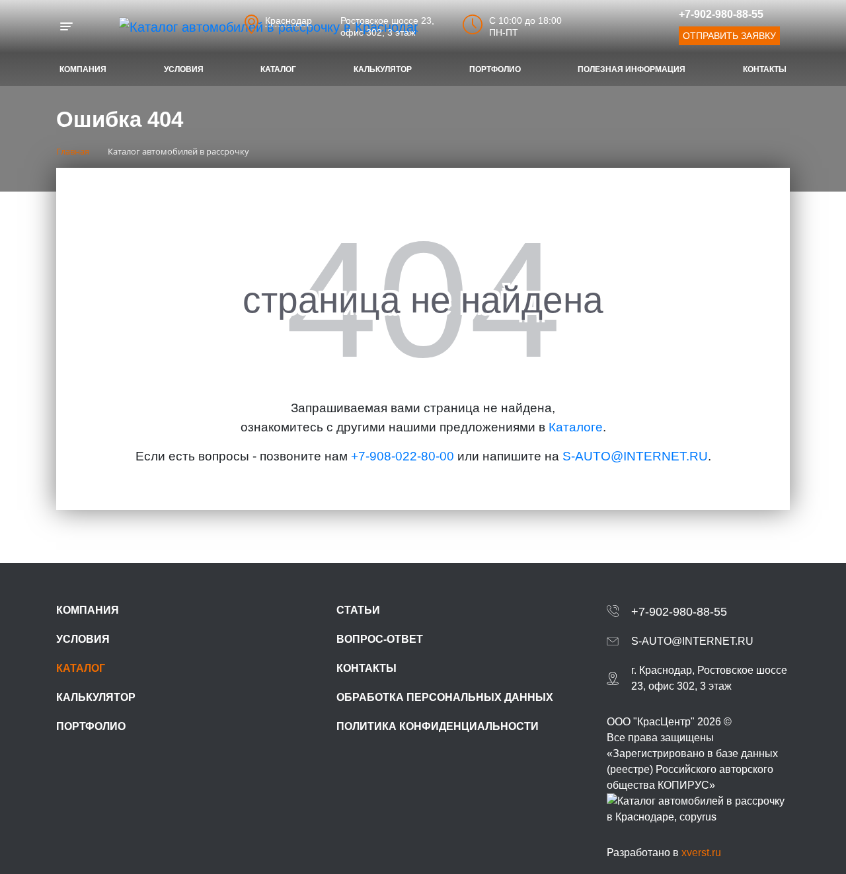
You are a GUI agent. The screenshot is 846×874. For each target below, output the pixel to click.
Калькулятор (383, 69)
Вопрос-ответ (379, 639)
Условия (184, 69)
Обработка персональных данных (444, 697)
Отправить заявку (729, 35)
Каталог (278, 69)
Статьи (358, 610)
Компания (82, 69)
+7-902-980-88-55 (721, 14)
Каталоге (576, 427)
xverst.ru (701, 852)
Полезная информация (631, 69)
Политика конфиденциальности (437, 726)
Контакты (765, 69)
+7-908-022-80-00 (402, 456)
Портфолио (495, 69)
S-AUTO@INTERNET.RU (635, 456)
